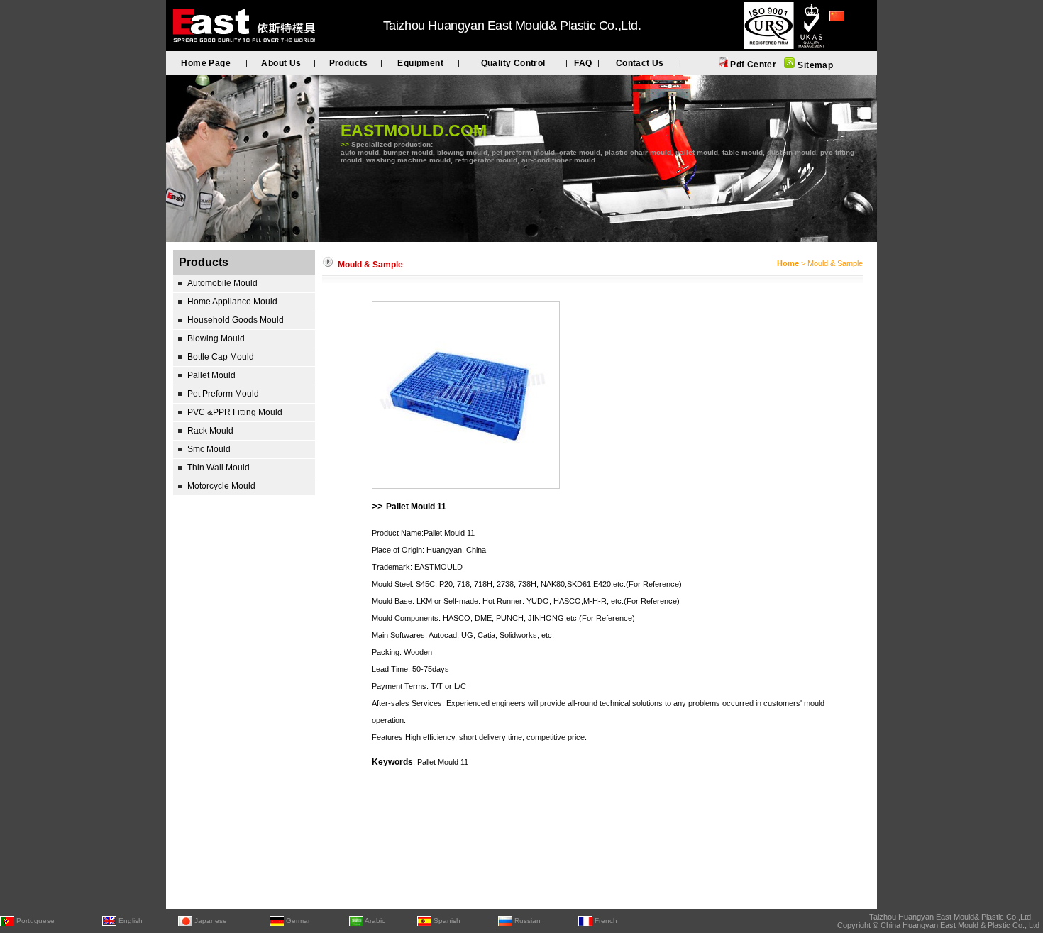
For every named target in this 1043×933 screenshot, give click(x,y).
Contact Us (640, 63)
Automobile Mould (222, 283)
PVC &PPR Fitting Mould (234, 412)
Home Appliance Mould (232, 302)
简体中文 (846, 35)
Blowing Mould (216, 338)
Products (348, 63)
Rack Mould (210, 431)
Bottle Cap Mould (220, 357)
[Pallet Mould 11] (466, 486)
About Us (281, 63)
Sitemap (814, 65)
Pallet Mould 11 (416, 507)
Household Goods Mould (235, 320)
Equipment (420, 63)
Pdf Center (752, 65)
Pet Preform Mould (223, 394)
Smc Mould (209, 449)
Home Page (206, 63)
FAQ (583, 63)
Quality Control (513, 63)
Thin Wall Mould (218, 468)
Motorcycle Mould (221, 486)
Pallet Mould (211, 375)
